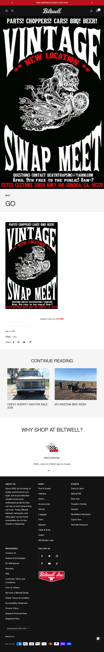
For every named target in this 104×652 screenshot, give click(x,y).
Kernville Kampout (79, 524)
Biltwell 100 (76, 493)
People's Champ (79, 504)
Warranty (9, 568)
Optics (41, 499)
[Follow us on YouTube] (49, 563)
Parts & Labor (77, 488)
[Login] (91, 11)
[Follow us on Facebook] (42, 556)
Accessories (44, 504)
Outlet (41, 535)
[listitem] (13, 342)
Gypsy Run (76, 519)
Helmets (42, 493)
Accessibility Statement (16, 603)
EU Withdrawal (12, 563)
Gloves (41, 509)
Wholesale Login (46, 540)
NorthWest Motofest (80, 514)
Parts (40, 519)
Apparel (42, 524)
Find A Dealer (44, 488)
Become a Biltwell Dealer (17, 592)
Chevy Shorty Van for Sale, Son (27, 405)
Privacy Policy (12, 608)
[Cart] (97, 10)
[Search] (12, 11)
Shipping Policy (12, 618)
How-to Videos (12, 587)
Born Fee (75, 499)
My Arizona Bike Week (70, 404)
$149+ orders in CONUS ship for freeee (52, 464)
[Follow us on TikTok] (57, 563)
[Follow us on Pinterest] (42, 563)
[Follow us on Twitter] (49, 556)
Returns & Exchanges (15, 558)
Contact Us (10, 553)
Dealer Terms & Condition (17, 598)
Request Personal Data (16, 613)
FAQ (7, 573)
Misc (7, 195)
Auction (74, 509)
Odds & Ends (44, 530)
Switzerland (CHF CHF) (16, 628)
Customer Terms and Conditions (15, 581)
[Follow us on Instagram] (57, 556)
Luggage (42, 514)
